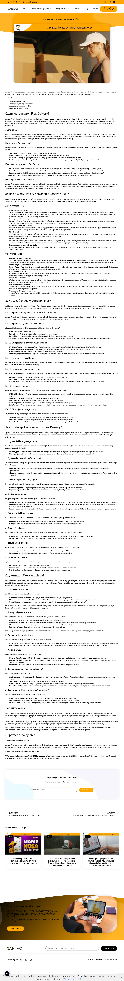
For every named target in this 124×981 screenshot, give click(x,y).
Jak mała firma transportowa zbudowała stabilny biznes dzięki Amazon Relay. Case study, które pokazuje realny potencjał (62, 862)
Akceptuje (77, 979)
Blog (86, 9)
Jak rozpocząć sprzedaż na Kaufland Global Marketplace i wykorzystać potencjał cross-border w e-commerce (101, 862)
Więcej (66, 979)
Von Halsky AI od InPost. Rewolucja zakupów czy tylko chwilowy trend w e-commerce (23, 860)
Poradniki (77, 9)
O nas (24, 9)
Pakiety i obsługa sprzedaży (40, 9)
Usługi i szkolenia (61, 9)
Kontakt (95, 9)
